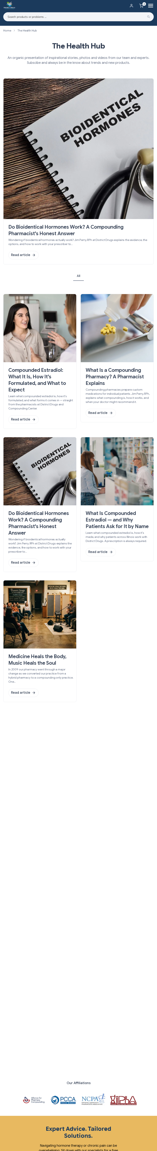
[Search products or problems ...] (148, 17)
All (78, 276)
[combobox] (78, 16)
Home (7, 30)
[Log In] (131, 5)
